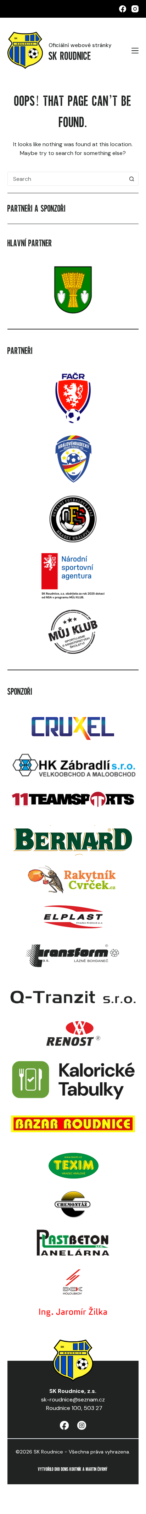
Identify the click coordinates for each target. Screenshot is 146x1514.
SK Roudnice (70, 55)
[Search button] (131, 178)
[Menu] (135, 50)
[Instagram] (135, 8)
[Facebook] (122, 8)
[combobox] (66, 179)
